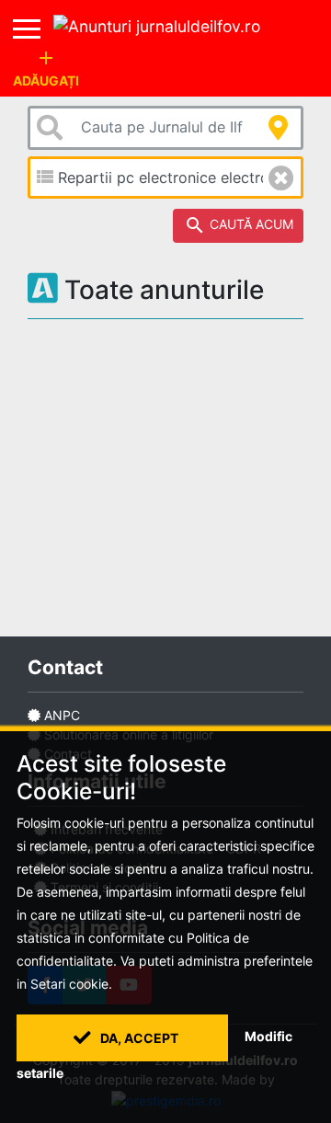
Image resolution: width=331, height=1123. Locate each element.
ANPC (62, 715)
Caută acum (238, 225)
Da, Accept (137, 1038)
